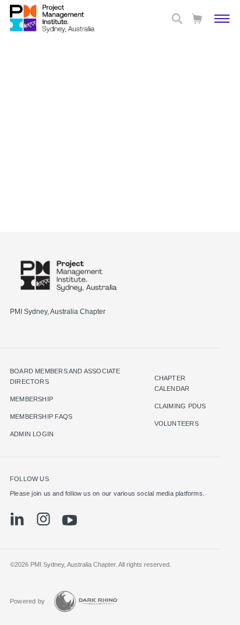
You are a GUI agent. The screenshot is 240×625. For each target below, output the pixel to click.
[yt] (69, 520)
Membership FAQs (41, 416)
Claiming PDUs (180, 405)
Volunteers (176, 423)
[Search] (177, 19)
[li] (17, 519)
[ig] (43, 519)
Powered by (27, 601)
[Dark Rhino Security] (85, 601)
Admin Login (32, 433)
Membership (31, 399)
